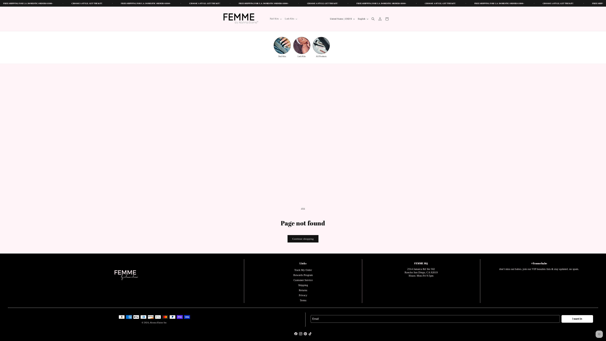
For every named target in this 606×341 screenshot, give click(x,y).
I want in (577, 318)
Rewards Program (303, 275)
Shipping (303, 285)
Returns (303, 290)
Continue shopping (303, 239)
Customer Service (303, 280)
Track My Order (303, 270)
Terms (303, 300)
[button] (275, 18)
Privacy (303, 295)
